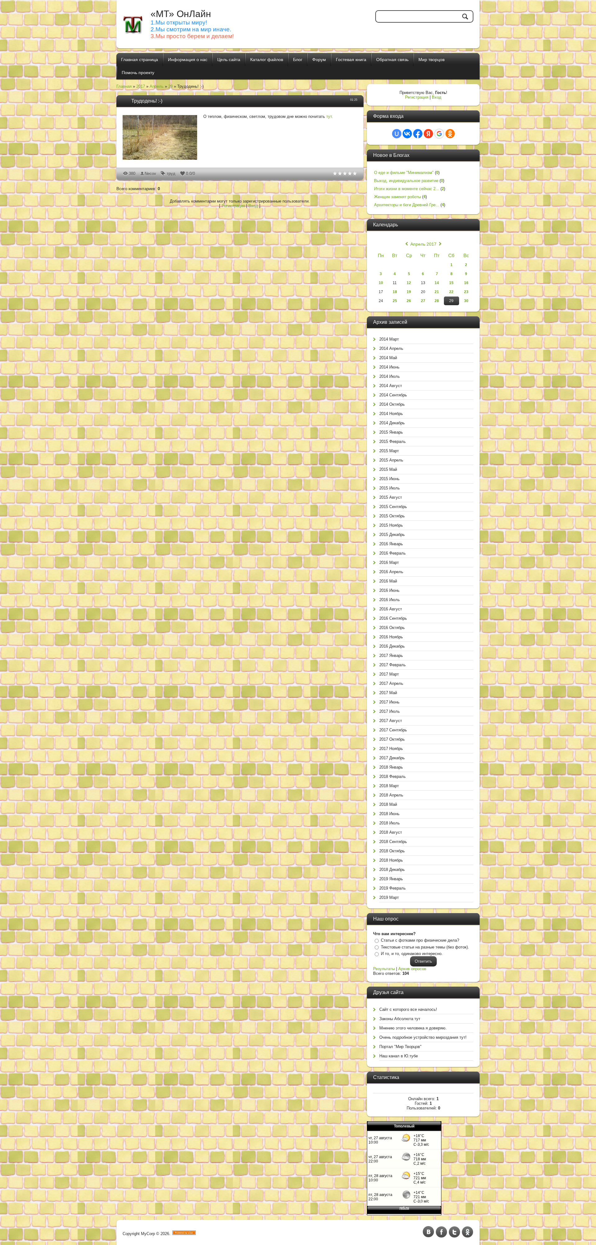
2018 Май (388, 804)
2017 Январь (391, 655)
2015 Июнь (389, 478)
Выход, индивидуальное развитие (406, 180)
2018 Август (390, 832)
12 (409, 283)
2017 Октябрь (392, 739)
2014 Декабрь (392, 423)
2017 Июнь (389, 702)
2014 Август (390, 385)
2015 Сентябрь (393, 506)
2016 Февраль (392, 553)
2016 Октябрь (392, 627)
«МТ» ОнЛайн (181, 14)
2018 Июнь (389, 813)
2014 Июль (389, 376)
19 (409, 292)
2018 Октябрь (392, 851)
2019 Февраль (392, 888)
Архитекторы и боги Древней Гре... (406, 205)
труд (171, 173)
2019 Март (389, 897)
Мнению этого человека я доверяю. (413, 1028)
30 (466, 301)
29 (170, 86)
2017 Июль (389, 711)
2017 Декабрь (392, 758)
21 (437, 292)
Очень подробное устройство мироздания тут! (423, 1037)
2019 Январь (391, 879)
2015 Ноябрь (391, 525)
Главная (124, 86)
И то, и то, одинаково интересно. (412, 953)
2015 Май (388, 469)
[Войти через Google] (439, 134)
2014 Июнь (389, 367)
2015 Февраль (392, 441)
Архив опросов (412, 968)
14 (437, 283)
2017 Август (390, 720)
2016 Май (388, 581)
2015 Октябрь (392, 516)
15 (451, 283)
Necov (150, 173)
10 (381, 283)
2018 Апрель (391, 795)
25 (395, 301)
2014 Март (389, 339)
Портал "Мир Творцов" (400, 1046)
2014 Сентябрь (393, 395)
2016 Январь (391, 544)
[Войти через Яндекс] (428, 133)
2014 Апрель (391, 348)
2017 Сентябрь (393, 730)
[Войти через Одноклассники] (450, 133)
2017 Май (388, 692)
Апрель (157, 86)
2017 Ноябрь (391, 748)
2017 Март (389, 674)
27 (423, 301)
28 (437, 301)
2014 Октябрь (392, 404)
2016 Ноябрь (391, 637)
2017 (140, 86)
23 (466, 292)
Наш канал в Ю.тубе (398, 1056)
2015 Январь (391, 432)
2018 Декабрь (392, 869)
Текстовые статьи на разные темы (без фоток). (425, 947)
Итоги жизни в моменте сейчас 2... (406, 188)
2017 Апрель (391, 683)
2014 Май (388, 357)
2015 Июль (389, 488)
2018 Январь (391, 767)
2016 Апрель (391, 571)
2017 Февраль (392, 665)
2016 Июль (389, 599)
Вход (253, 205)
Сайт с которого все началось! (408, 1009)
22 (451, 292)
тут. (329, 116)
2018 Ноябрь (391, 860)
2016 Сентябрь (393, 618)
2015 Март (389, 450)
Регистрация (233, 205)
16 (466, 283)
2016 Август (390, 609)
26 (409, 301)
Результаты (384, 968)
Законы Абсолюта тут (399, 1018)
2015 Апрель (391, 460)
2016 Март (389, 562)
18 (395, 292)
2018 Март (389, 785)
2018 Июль (389, 823)
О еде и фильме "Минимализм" (404, 172)
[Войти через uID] (396, 133)
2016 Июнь (389, 590)
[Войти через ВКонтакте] (407, 133)
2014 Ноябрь (391, 413)
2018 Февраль (392, 776)
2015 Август (390, 497)
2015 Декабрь (392, 534)
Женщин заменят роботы (397, 196)
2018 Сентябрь (393, 841)
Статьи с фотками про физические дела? (420, 940)
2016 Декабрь (392, 646)
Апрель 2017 (423, 244)
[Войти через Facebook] (417, 133)
